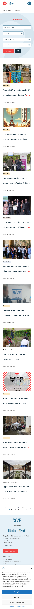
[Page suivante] (30, 508)
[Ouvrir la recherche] (29, 3)
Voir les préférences (17, 602)
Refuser (17, 597)
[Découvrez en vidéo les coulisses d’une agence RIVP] (17, 293)
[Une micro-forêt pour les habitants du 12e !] (17, 337)
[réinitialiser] (18, 51)
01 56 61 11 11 (8, 545)
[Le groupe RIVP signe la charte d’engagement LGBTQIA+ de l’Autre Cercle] (17, 205)
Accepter (17, 592)
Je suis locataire (7, 559)
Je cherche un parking (9, 564)
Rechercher (8, 51)
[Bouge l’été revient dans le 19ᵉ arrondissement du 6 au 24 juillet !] (17, 73)
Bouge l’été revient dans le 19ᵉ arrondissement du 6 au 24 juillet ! (16, 95)
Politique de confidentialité (17, 606)
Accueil (8, 10)
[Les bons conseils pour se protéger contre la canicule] (17, 117)
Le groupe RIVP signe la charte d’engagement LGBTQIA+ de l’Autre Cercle (17, 227)
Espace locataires (10, 551)
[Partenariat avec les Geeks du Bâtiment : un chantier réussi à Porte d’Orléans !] (17, 249)
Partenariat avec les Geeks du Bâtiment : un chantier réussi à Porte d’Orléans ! (16, 271)
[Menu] (5, 3)
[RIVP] (11, 3)
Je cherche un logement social (12, 561)
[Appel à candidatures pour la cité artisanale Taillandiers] (17, 469)
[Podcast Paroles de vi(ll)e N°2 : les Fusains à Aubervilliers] (17, 381)
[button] (31, 568)
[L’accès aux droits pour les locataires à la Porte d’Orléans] (17, 161)
